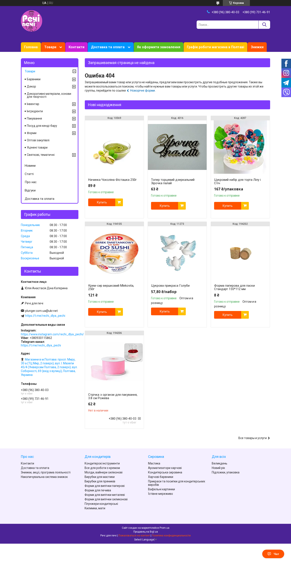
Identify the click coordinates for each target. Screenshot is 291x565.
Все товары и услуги (252, 438)
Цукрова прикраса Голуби (170, 285)
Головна (31, 47)
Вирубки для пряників (100, 481)
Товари (50, 47)
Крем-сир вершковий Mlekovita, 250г (111, 287)
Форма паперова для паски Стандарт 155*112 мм (234, 287)
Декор (31, 86)
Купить (102, 202)
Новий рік (218, 468)
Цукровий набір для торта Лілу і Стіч (237, 181)
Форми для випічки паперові (105, 486)
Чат (276, 554)
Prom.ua (164, 527)
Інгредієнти (35, 111)
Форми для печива (98, 490)
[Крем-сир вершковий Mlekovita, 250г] (114, 253)
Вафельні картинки (161, 489)
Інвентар (33, 104)
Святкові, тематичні (41, 154)
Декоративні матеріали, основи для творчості (49, 95)
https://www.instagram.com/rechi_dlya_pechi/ (52, 334)
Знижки (257, 47)
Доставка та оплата (108, 47)
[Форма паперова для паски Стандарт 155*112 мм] (240, 253)
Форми (31, 133)
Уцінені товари (37, 147)
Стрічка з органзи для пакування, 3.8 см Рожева (112, 396)
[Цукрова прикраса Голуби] (177, 253)
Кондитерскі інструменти (102, 463)
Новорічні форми (142, 90)
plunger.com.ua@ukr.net (41, 310)
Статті (29, 174)
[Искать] (264, 24)
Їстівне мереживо (160, 493)
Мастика (154, 463)
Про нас (31, 182)
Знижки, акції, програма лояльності (46, 472)
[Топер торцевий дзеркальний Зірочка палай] (177, 147)
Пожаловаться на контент (134, 535)
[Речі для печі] (31, 20)
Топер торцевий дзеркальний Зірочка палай (172, 181)
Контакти (76, 47)
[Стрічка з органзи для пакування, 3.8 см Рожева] (114, 362)
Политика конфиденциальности (171, 535)
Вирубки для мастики (100, 477)
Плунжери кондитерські (101, 503)
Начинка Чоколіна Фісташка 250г (112, 179)
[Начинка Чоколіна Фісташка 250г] (114, 147)
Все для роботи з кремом (102, 468)
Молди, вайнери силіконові (103, 472)
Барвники (33, 79)
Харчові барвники (160, 477)
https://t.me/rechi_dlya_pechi (45, 315)
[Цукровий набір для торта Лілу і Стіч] (240, 147)
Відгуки (30, 190)
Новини (30, 166)
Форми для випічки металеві (105, 494)
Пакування (34, 118)
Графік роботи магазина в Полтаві (215, 47)
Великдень (219, 463)
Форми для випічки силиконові (106, 499)
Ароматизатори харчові (165, 468)
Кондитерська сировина (165, 472)
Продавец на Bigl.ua (145, 531)
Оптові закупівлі (38, 140)
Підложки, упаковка (225, 472)
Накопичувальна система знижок (44, 477)
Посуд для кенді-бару (42, 125)
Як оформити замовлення (158, 47)
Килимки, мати (95, 508)
